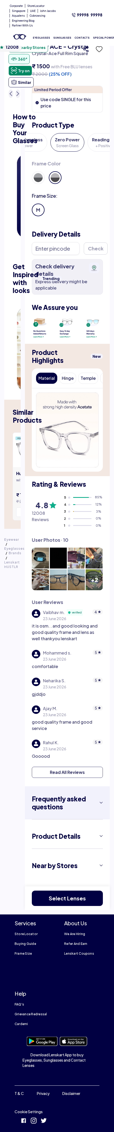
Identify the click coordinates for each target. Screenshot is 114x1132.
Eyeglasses (14, 549)
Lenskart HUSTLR (12, 564)
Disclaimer (71, 1093)
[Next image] (17, 93)
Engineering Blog (23, 20)
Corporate (16, 5)
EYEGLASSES (41, 37)
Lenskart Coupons (79, 953)
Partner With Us (22, 25)
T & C (19, 1093)
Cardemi (21, 1024)
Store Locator (26, 934)
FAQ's (19, 1004)
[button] (97, 49)
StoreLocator (36, 5)
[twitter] (44, 1121)
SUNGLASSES (62, 37)
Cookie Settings (29, 1111)
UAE (33, 10)
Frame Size (23, 953)
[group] (67, 172)
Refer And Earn (75, 944)
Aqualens (18, 15)
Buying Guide (25, 944)
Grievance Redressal (31, 1014)
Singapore (18, 10)
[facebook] (24, 1121)
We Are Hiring (74, 934)
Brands (15, 553)
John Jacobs (48, 10)
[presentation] (41, 327)
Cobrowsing (37, 15)
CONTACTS (82, 37)
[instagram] (34, 1121)
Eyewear (11, 540)
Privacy (43, 1093)
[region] (67, 60)
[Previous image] (10, 93)
